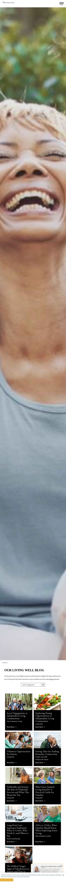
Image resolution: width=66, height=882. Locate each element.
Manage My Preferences (7, 880)
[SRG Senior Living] (9, 3)
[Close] (63, 875)
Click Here (26, 876)
